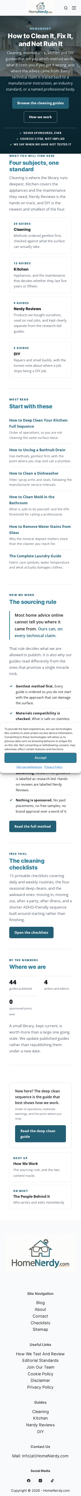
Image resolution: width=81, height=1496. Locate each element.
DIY (40, 1431)
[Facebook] (29, 1480)
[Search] (66, 8)
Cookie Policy (40, 1374)
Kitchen (40, 1418)
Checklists (40, 1322)
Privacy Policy (53, 766)
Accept (41, 758)
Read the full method (32, 826)
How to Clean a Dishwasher (33, 473)
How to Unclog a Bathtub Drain (37, 449)
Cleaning (40, 1411)
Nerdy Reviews (40, 1425)
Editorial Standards (40, 1360)
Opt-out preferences (29, 766)
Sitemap (40, 1329)
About (40, 1309)
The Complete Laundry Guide (35, 555)
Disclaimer (40, 1380)
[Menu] (74, 8)
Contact (40, 1316)
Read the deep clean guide (37, 1134)
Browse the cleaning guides (40, 103)
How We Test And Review (40, 1354)
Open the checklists (31, 932)
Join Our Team (40, 1367)
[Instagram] (40, 1480)
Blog (40, 1302)
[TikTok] (52, 1480)
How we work (40, 117)
